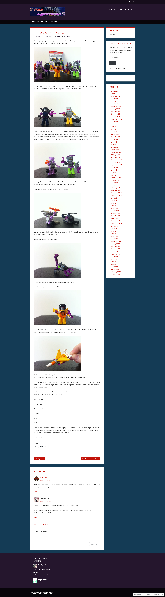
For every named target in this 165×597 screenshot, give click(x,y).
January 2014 (115, 213)
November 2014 (116, 193)
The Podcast (55, 22)
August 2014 (115, 198)
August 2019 (115, 122)
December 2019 (116, 111)
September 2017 (116, 165)
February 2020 (116, 106)
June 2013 (114, 231)
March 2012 (115, 269)
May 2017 (114, 175)
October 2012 (115, 251)
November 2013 (116, 218)
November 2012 (116, 249)
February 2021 (116, 94)
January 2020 (115, 109)
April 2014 (114, 208)
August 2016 (115, 183)
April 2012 (114, 267)
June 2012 (114, 262)
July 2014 (114, 201)
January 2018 (115, 155)
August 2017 (115, 167)
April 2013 (114, 236)
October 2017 (115, 162)
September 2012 (116, 254)
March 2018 (115, 150)
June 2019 (114, 127)
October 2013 (115, 221)
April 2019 (114, 132)
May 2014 (114, 206)
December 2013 (116, 216)
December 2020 (116, 96)
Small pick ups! (39, 459)
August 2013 (115, 226)
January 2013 (115, 244)
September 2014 (116, 195)
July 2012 (114, 259)
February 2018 (116, 152)
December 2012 (116, 246)
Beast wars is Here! (41, 575)
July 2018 (114, 142)
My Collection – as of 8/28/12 (89, 459)
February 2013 (116, 241)
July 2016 (114, 185)
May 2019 (114, 129)
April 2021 (114, 91)
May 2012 (114, 264)
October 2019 (115, 116)
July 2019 (114, 124)
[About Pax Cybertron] (129, 2)
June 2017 (114, 173)
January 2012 (115, 274)
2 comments (67, 36)
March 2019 (115, 134)
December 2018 (116, 137)
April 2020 (114, 104)
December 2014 (116, 190)
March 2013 (115, 239)
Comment (94, 544)
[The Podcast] (133, 2)
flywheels (43, 477)
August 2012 (115, 257)
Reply (36, 492)
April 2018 (114, 147)
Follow (112, 63)
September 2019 (116, 119)
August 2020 (115, 99)
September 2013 (116, 223)
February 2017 (116, 178)
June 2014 (114, 203)
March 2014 (115, 211)
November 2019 (116, 114)
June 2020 (114, 101)
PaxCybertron (49, 36)
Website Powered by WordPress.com (41, 592)
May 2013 (114, 234)
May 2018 (114, 145)
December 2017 (116, 157)
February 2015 (116, 188)
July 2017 (114, 170)
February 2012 (116, 272)
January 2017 (115, 180)
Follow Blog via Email (120, 44)
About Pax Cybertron (39, 22)
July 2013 (114, 229)
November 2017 (116, 160)
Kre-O (58, 36)
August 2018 (115, 139)
